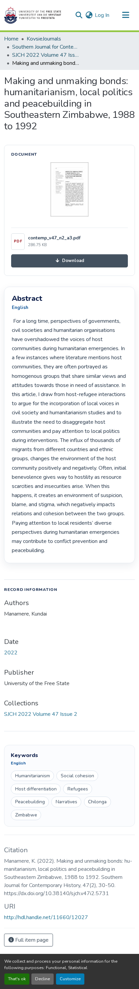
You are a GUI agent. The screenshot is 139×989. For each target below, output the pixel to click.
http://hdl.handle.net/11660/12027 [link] (46, 917)
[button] (32, 15)
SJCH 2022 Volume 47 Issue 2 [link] (46, 55)
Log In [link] (102, 15)
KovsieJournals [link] (44, 39)
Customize (70, 979)
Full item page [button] (31, 940)
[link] (69, 260)
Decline (42, 979)
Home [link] (11, 39)
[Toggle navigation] (125, 15)
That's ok (17, 979)
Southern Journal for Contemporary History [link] (46, 47)
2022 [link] (11, 652)
